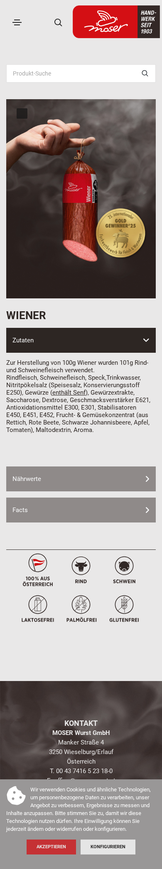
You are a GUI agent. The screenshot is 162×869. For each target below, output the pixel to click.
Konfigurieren (108, 846)
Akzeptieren (51, 846)
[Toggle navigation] (17, 22)
